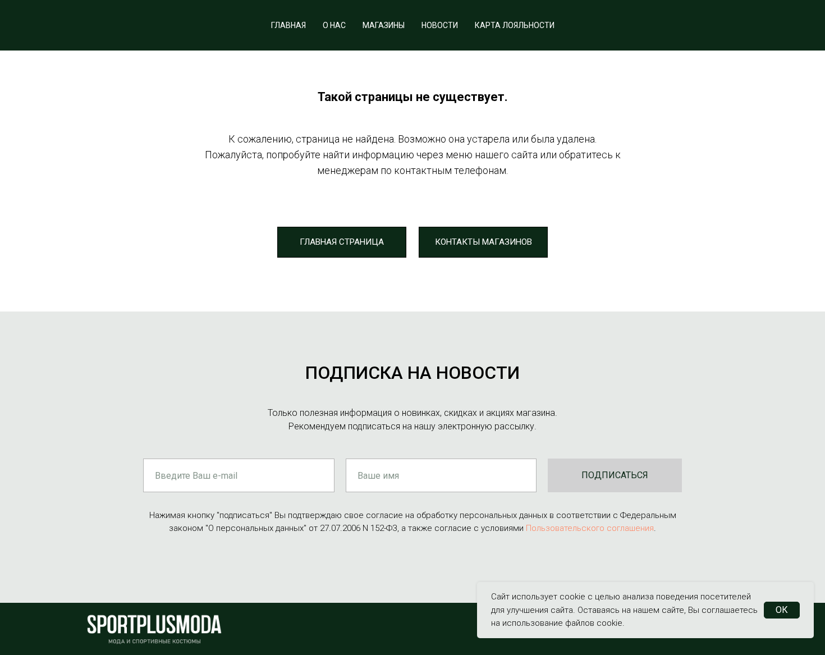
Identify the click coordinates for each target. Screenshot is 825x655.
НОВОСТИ (439, 25)
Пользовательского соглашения (590, 528)
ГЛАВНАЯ (288, 25)
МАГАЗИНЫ (384, 25)
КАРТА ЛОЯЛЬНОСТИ (514, 25)
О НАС (334, 25)
